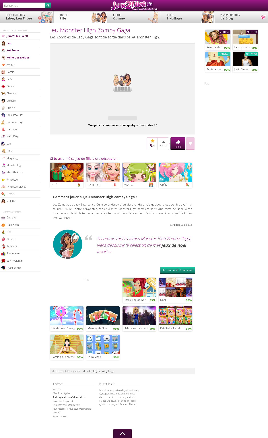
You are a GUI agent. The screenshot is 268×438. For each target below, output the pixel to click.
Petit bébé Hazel (170, 328)
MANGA (128, 185)
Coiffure (11, 100)
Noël (9, 232)
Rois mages (13, 253)
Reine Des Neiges (18, 57)
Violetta (11, 201)
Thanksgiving (14, 267)
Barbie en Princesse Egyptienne (67, 357)
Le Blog (230, 16)
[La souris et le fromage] (245, 36)
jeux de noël (173, 245)
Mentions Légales (61, 393)
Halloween (13, 224)
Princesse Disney (16, 186)
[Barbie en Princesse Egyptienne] (66, 344)
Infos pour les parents (63, 401)
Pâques (11, 239)
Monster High (14, 165)
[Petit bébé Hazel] (175, 315)
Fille (63, 16)
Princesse (12, 179)
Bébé (10, 79)
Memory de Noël (97, 328)
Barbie (10, 72)
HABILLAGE (94, 185)
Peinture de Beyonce (218, 47)
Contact (56, 412)
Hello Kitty (12, 136)
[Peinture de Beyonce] (217, 36)
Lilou (9, 150)
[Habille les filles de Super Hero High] (139, 315)
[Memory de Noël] (103, 315)
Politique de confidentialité (69, 397)
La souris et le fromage (246, 47)
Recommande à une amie (177, 270)
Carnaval (12, 217)
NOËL (55, 185)
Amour (10, 65)
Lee (9, 143)
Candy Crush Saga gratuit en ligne (67, 328)
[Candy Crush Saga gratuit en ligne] (66, 315)
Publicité (57, 389)
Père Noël (12, 246)
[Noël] (175, 287)
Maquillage (13, 158)
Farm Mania (95, 357)
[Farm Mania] (103, 344)
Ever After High (15, 122)
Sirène (10, 194)
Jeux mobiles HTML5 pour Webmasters (72, 408)
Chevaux (11, 93)
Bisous (10, 86)
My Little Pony (15, 172)
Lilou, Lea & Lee (19, 16)
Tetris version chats (218, 69)
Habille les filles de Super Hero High (140, 328)
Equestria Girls (15, 115)
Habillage (174, 16)
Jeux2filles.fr (134, 5)
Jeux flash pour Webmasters (66, 404)
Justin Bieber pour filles (246, 69)
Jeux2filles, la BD (17, 36)
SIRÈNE (164, 185)
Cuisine (119, 16)
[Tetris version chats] (217, 58)
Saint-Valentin (15, 260)
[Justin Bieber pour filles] (245, 58)
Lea (9, 43)
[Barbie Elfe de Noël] (139, 287)
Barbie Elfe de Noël (135, 300)
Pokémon (13, 50)
